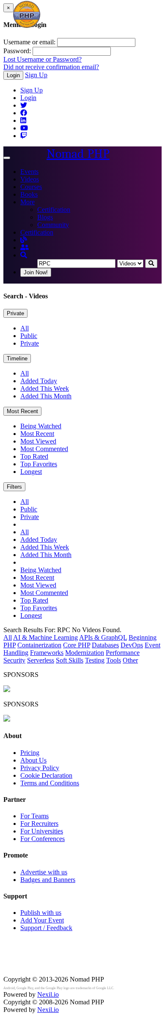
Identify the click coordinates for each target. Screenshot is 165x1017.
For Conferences (42, 838)
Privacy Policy (39, 767)
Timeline (17, 358)
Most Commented (44, 448)
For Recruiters (39, 823)
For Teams (34, 816)
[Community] (24, 247)
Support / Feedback (46, 927)
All (24, 328)
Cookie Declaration (46, 775)
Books (29, 194)
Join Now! (36, 272)
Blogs (45, 217)
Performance (123, 652)
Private (15, 313)
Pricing (29, 752)
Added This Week (44, 388)
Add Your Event (42, 920)
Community (53, 224)
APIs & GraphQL (103, 637)
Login (13, 75)
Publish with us (40, 912)
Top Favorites (38, 464)
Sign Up (36, 74)
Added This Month (46, 396)
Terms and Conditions (49, 783)
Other (130, 660)
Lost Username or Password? (42, 59)
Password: (17, 50)
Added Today (38, 380)
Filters (14, 487)
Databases (105, 645)
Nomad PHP (78, 153)
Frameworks (46, 652)
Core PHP (76, 645)
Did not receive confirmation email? (51, 66)
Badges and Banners (47, 879)
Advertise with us (43, 872)
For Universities (41, 831)
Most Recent (22, 411)
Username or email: (29, 42)
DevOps (132, 645)
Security (14, 660)
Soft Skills (69, 660)
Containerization (39, 645)
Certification (53, 209)
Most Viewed (38, 441)
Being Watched (40, 426)
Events (29, 171)
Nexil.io (48, 994)
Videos (29, 179)
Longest (31, 471)
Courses (31, 186)
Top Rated (34, 456)
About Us (33, 760)
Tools (113, 660)
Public (28, 335)
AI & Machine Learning (45, 637)
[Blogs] (23, 239)
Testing (94, 660)
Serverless (40, 660)
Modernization (84, 652)
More (27, 202)
